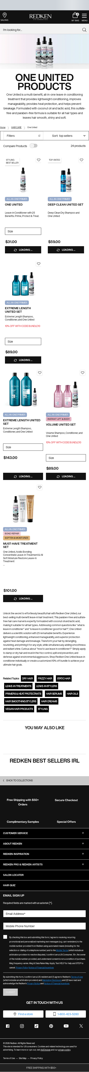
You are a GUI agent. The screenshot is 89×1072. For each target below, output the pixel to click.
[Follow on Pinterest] (51, 1026)
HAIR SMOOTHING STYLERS (20, 701)
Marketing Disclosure (51, 980)
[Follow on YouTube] (66, 1026)
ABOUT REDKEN (12, 843)
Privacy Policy (22, 967)
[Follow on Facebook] (7, 1026)
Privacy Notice (33, 983)
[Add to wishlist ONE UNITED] (38, 160)
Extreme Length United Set (18, 310)
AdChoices (46, 1049)
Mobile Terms (62, 950)
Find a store (25, 1014)
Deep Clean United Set (65, 204)
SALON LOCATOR (13, 875)
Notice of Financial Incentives (41, 967)
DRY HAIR (27, 678)
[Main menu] (84, 17)
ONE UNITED (14, 204)
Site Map (22, 1058)
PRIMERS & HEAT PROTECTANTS (23, 693)
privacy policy (64, 1049)
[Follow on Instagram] (22, 1026)
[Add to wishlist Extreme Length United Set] (38, 263)
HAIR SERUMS (54, 693)
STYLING (43, 709)
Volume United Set (61, 424)
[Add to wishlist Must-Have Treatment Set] (39, 487)
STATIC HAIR (63, 678)
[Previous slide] (7, 175)
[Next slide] (39, 175)
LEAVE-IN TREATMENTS (18, 686)
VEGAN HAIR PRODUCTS (19, 709)
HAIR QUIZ (9, 885)
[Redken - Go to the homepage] (40, 17)
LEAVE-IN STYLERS (46, 686)
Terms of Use (77, 976)
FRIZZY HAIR (45, 678)
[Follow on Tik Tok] (36, 1026)
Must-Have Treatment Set (20, 545)
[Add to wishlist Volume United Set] (82, 372)
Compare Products (15, 146)
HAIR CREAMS (49, 701)
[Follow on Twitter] (81, 1026)
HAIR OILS (72, 693)
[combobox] (42, 30)
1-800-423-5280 (68, 1014)
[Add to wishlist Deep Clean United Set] (81, 160)
